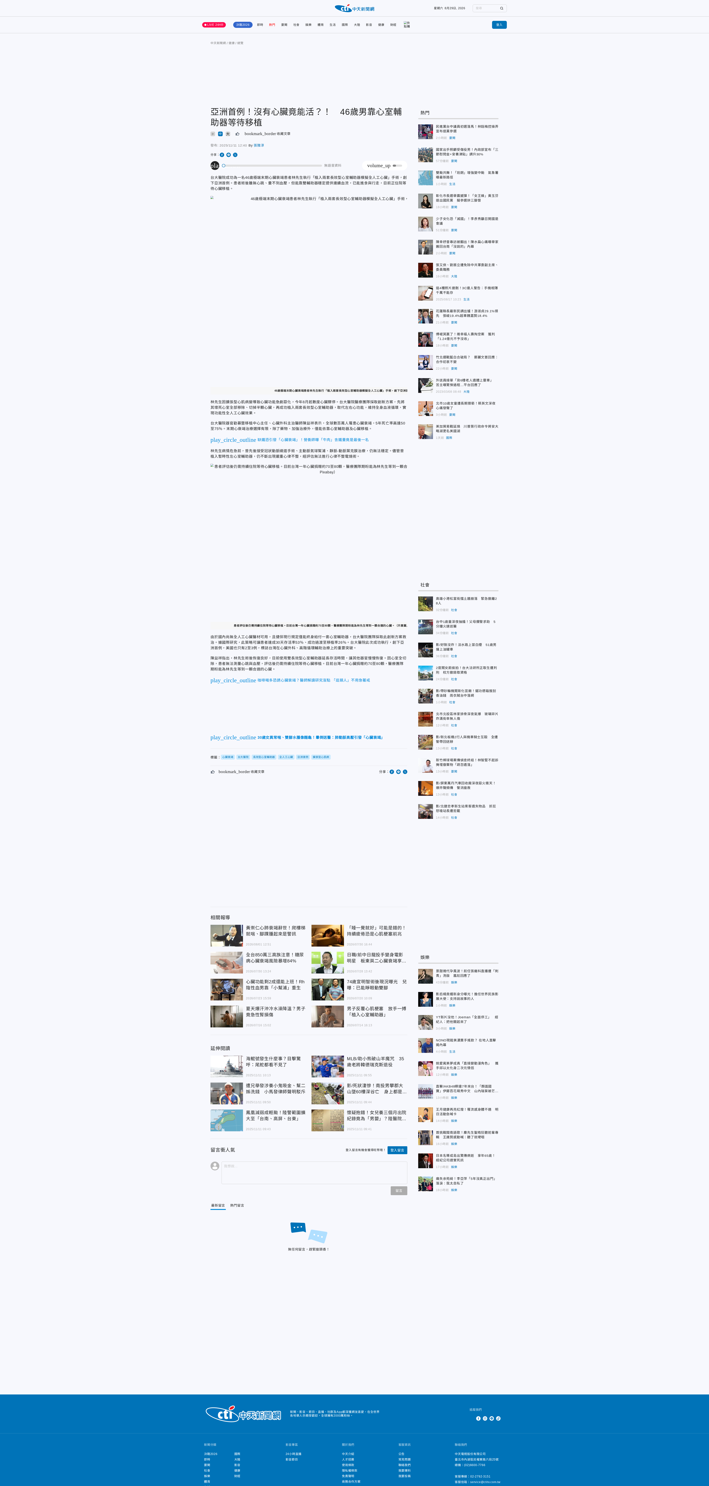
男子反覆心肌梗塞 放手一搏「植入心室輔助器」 (327, 1016)
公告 (401, 1454)
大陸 (357, 24)
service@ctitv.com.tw (485, 1482)
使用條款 (348, 1465)
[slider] (272, 166)
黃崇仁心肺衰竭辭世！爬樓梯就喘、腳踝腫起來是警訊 (226, 936)
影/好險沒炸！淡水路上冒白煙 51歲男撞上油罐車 (425, 650)
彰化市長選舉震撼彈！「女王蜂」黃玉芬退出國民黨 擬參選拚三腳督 (425, 201)
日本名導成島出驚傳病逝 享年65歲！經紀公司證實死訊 (425, 1160)
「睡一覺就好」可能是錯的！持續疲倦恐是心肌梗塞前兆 (327, 936)
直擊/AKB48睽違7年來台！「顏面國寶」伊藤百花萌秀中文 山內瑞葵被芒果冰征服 (425, 1091)
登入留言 (397, 1150)
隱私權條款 (349, 1470)
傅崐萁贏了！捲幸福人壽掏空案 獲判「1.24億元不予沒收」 (425, 339)
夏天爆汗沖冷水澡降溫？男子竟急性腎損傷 (226, 1016)
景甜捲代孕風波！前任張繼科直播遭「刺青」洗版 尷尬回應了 (425, 976)
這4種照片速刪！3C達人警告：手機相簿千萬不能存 (425, 293)
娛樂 (308, 24)
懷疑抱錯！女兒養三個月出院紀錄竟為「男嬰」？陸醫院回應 (327, 1120)
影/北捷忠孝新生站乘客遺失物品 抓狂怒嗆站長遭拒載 (425, 811)
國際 (345, 24)
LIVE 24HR (215, 24)
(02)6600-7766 (474, 1465)
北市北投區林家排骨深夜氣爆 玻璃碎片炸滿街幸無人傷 (425, 719)
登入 (499, 24)
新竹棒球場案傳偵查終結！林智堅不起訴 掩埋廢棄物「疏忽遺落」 (425, 765)
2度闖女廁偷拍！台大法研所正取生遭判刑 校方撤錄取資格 (425, 673)
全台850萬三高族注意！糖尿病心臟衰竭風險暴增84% (226, 963)
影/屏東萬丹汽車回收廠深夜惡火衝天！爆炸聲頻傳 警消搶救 (425, 788)
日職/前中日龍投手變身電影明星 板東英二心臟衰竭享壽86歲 (327, 963)
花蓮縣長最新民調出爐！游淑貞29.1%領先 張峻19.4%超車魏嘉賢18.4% (425, 316)
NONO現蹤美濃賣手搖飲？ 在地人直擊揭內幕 (425, 1045)
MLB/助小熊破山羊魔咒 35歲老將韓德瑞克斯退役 (327, 1066)
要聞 (284, 24)
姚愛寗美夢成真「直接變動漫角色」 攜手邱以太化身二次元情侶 (425, 1068)
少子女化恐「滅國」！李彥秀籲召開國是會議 (425, 224)
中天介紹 (348, 1454)
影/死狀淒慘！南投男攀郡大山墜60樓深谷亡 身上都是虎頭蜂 (327, 1093)
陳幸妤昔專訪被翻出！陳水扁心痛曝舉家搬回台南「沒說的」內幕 (425, 247)
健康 (381, 24)
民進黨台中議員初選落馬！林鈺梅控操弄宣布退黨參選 (425, 131)
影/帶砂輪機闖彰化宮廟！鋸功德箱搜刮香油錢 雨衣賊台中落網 (425, 696)
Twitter (472, 1418)
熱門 (272, 24)
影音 (369, 24)
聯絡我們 (404, 1465)
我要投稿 (404, 1476)
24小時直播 (294, 1454)
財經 (393, 24)
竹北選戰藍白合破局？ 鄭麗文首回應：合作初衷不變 (425, 362)
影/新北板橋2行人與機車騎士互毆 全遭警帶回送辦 (425, 742)
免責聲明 (348, 1476)
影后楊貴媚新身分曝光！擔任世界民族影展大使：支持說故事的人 (425, 999)
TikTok (498, 1418)
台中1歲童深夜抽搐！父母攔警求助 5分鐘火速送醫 (425, 627)
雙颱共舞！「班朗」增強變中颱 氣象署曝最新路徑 (425, 178)
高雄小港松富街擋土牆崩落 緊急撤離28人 (425, 603)
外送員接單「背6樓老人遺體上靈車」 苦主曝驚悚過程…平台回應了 (425, 385)
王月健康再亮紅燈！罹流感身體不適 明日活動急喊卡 (425, 1114)
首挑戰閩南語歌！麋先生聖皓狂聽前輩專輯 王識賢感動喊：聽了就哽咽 (425, 1137)
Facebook (478, 1418)
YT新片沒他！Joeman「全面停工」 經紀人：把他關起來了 (425, 1022)
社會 (296, 24)
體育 (321, 24)
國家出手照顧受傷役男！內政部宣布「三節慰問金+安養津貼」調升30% (425, 154)
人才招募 (348, 1459)
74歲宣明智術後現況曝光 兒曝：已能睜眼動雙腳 (327, 989)
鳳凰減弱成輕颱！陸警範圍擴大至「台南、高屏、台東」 (226, 1120)
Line (491, 1418)
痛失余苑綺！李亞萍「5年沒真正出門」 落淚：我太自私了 (425, 1184)
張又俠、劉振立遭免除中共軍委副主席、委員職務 (425, 270)
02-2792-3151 (480, 1476)
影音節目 (292, 1459)
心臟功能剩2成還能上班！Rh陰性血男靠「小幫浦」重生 (226, 989)
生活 (333, 24)
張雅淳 (259, 145)
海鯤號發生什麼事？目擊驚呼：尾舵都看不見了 (226, 1066)
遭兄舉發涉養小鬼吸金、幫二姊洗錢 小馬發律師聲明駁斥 (226, 1093)
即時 (260, 24)
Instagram (485, 1418)
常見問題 (404, 1459)
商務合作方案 (351, 1481)
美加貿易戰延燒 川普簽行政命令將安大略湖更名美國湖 (425, 431)
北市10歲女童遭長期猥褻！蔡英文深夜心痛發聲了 (425, 408)
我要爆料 (404, 1470)
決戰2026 (243, 24)
